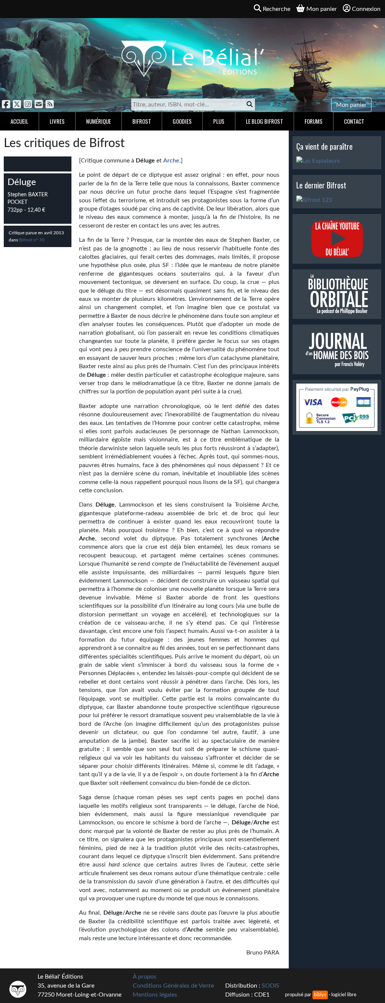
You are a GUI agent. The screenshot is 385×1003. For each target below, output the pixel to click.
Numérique (98, 121)
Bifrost (141, 121)
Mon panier (351, 105)
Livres (57, 121)
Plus (218, 121)
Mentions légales (155, 995)
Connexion (366, 9)
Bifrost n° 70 (31, 240)
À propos (144, 977)
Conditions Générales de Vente (173, 986)
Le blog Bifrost (264, 121)
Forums (314, 121)
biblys (320, 994)
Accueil (19, 121)
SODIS (270, 986)
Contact (354, 121)
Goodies (182, 121)
